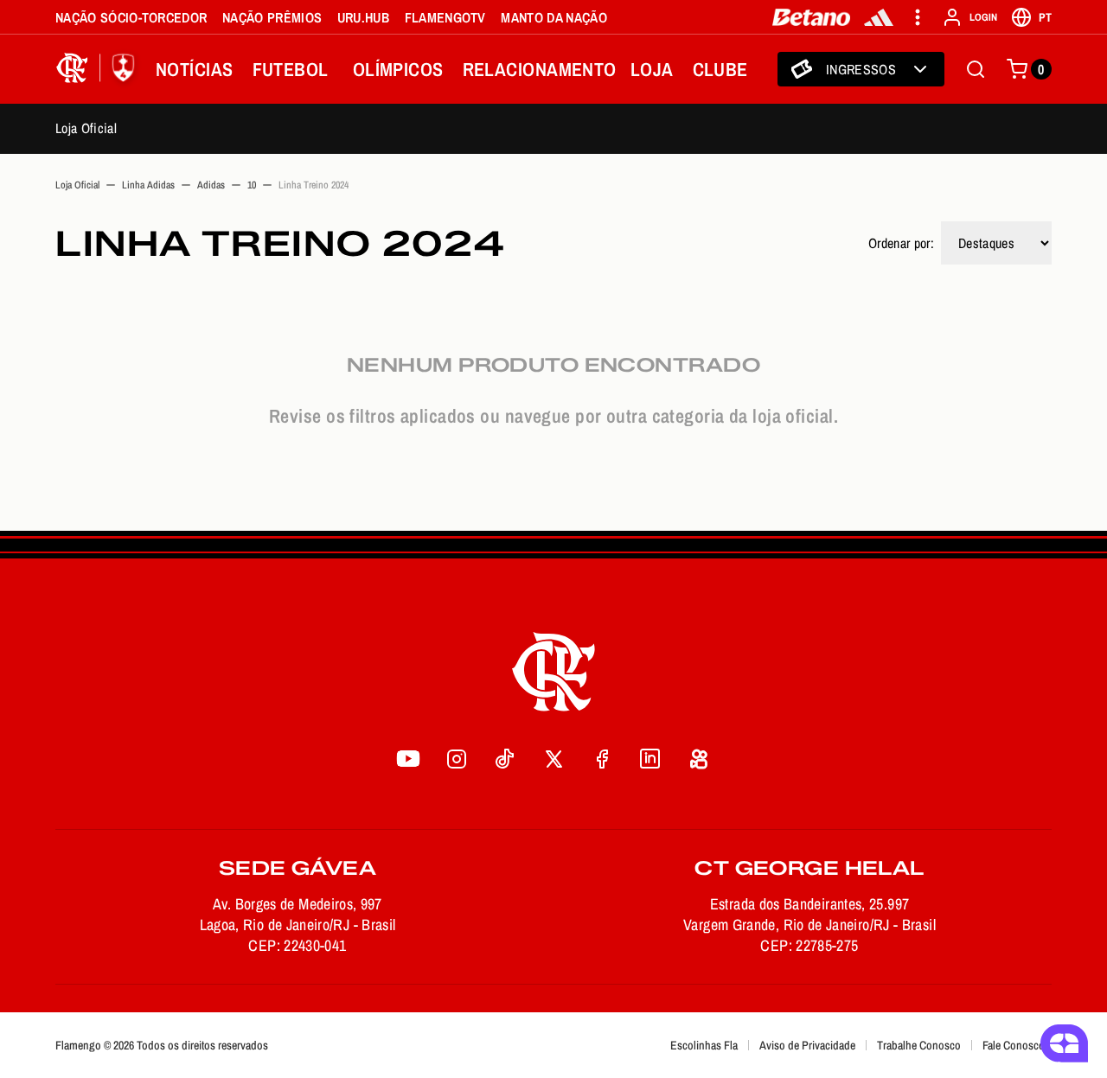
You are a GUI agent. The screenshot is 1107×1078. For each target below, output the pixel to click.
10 (251, 185)
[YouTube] (408, 758)
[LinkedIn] (650, 758)
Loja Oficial (86, 127)
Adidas (211, 185)
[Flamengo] (98, 69)
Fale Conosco (1013, 1045)
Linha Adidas (148, 185)
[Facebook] (602, 758)
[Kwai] (698, 758)
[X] (553, 758)
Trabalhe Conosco (919, 1045)
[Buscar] (975, 69)
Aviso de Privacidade (807, 1045)
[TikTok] (505, 758)
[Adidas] (878, 17)
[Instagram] (456, 758)
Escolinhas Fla (704, 1045)
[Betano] (811, 17)
